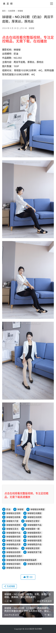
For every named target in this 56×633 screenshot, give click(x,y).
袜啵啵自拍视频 (13, 552)
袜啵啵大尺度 (12, 521)
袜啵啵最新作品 (13, 532)
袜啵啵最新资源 (34, 536)
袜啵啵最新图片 (34, 532)
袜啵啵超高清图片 (14, 556)
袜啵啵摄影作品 (34, 525)
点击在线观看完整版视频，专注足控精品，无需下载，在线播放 (28, 39)
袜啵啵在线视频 (34, 517)
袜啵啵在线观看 (13, 517)
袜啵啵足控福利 (13, 564)
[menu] (52, 3)
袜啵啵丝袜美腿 (37, 509)
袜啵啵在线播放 (34, 513)
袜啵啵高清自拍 (13, 567)
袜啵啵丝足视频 (13, 513)
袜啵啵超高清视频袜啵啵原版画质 (21, 560)
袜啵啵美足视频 (32, 548)
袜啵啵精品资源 (13, 544)
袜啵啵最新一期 (32, 529)
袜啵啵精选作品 (34, 544)
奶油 (8, 509)
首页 (4, 11)
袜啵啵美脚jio (12, 548)
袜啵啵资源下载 (34, 552)
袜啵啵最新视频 (13, 536)
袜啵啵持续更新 (13, 525)
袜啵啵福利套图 (34, 540)
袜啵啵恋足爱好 (32, 521)
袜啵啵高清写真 (34, 564)
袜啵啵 (31, 28)
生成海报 (10, 586)
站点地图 (38, 629)
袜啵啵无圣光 (12, 529)
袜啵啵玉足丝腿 (13, 540)
